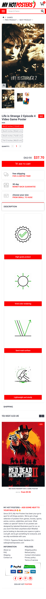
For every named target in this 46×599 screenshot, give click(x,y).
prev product (11, 20)
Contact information (33, 555)
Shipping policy (31, 550)
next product (25, 20)
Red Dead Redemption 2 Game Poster (23, 489)
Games (10, 17)
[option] (8, 98)
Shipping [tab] (8, 406)
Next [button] (43, 416)
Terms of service (31, 560)
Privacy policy (30, 557)
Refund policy (30, 552)
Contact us (8, 557)
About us (7, 550)
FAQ (5, 552)
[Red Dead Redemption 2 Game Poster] (23, 454)
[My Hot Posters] (19, 4)
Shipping (7, 555)
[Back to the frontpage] (3, 17)
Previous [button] (40, 416)
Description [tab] (10, 206)
